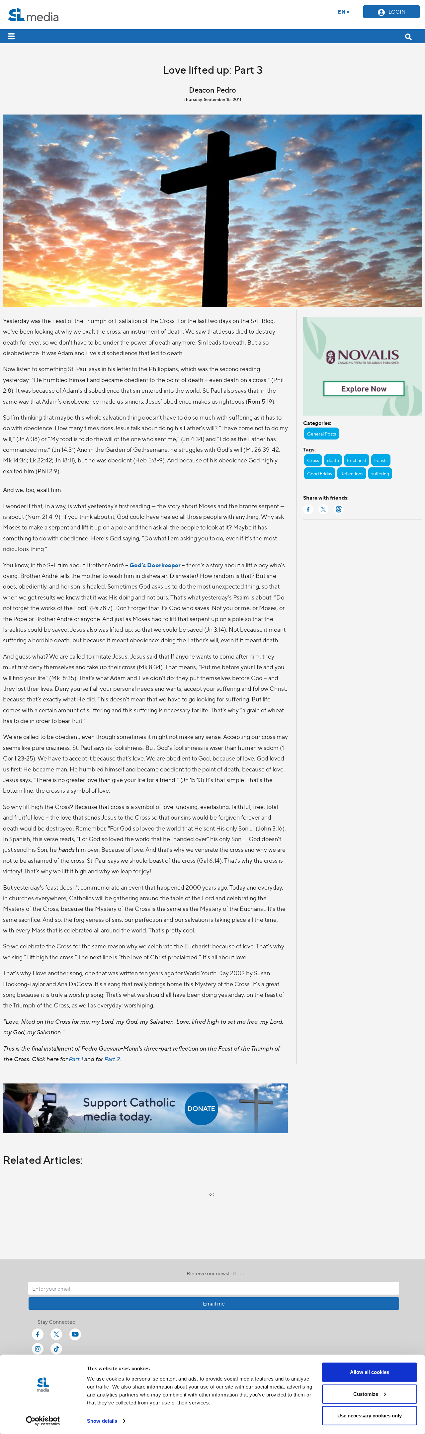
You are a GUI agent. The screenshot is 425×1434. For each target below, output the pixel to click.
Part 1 (75, 1059)
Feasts (380, 460)
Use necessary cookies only (369, 1415)
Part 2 (112, 1059)
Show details (102, 1421)
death (333, 460)
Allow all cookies (369, 1372)
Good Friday (319, 473)
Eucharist (356, 460)
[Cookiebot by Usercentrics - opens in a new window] (43, 1421)
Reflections (351, 473)
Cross (313, 460)
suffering (380, 473)
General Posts (321, 434)
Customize (365, 1393)
